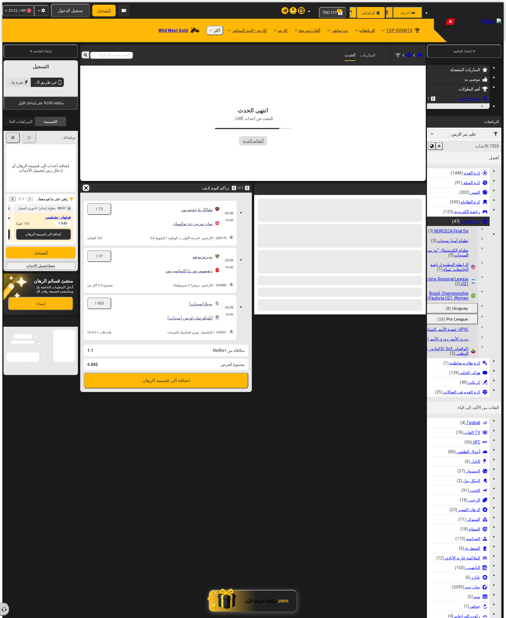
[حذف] (86, 187)
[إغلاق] (8, 420)
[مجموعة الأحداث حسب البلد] (432, 182)
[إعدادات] (41, 10)
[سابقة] (433, 98)
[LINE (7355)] (419, 55)
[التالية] (234, 188)
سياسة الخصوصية (19, 170)
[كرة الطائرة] (408, 55)
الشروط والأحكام (61, 170)
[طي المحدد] (439, 182)
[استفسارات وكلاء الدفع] (124, 10)
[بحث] (85, 55)
